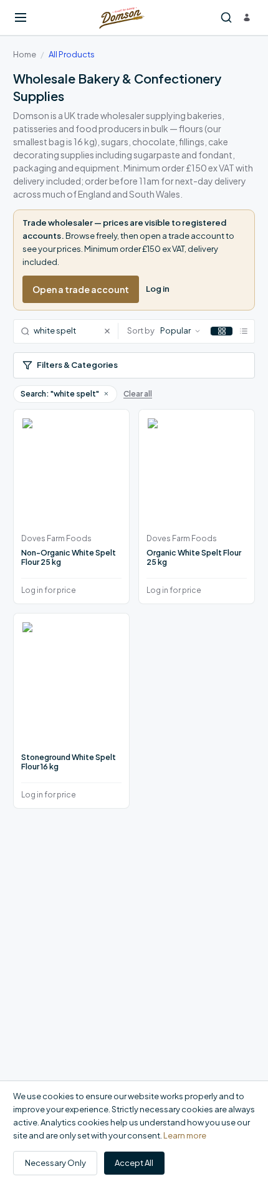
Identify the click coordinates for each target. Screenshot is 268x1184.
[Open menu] (20, 17)
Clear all (137, 393)
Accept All (134, 1163)
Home (24, 54)
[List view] (243, 331)
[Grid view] (221, 331)
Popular (175, 330)
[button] (106, 393)
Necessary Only (55, 1163)
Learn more (184, 1135)
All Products (72, 54)
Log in (158, 289)
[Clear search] (110, 331)
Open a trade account (80, 289)
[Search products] (226, 17)
